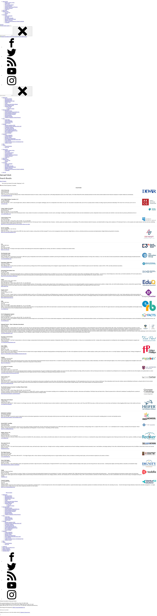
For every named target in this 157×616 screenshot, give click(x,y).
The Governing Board (9, 4)
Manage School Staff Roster (10, 19)
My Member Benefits (9, 18)
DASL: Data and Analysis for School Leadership (14, 21)
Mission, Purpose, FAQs (9, 2)
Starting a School (8, 142)
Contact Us (7, 9)
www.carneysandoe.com (6, 213)
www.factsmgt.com (5, 320)
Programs (4, 124)
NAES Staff (7, 3)
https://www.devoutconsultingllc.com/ (8, 232)
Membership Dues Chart (9, 100)
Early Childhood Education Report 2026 (13, 139)
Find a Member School (9, 105)
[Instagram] (11, 84)
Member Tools (8, 102)
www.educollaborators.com (6, 266)
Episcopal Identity (5, 109)
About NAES (5, 1)
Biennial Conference (6, 549)
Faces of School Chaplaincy (10, 114)
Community (7, 22)
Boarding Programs (8, 116)
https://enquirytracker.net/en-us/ (7, 297)
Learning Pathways (8, 136)
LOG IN (1, 24)
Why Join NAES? (8, 98)
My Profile (7, 16)
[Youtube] (11, 75)
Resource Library (8, 137)
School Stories (7, 123)
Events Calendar (8, 132)
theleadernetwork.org (5, 448)
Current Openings (8, 146)
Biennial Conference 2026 (10, 125)
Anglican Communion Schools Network (13, 117)
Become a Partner (10, 108)
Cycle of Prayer (8, 140)
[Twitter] (11, 56)
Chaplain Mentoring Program (10, 129)
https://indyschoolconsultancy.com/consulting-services (11, 417)
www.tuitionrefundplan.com (6, 195)
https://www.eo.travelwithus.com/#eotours (9, 276)
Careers (3, 145)
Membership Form (8, 99)
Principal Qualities (8, 110)
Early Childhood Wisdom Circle (11, 130)
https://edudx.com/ (4, 286)
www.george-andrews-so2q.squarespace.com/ (10, 373)
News (3, 118)
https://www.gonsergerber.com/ (7, 383)
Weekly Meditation (8, 120)
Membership (4, 97)
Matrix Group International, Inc (19, 607)
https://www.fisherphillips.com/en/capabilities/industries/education (13, 353)
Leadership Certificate (9, 127)
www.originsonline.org (5, 456)
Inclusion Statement (9, 8)
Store (3, 143)
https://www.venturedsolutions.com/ (8, 487)
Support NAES (5, 11)
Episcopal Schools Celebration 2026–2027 (13, 126)
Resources (4, 134)
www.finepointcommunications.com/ (8, 342)
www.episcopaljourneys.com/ (7, 333)
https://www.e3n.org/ (5, 249)
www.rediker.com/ (4, 438)
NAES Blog (7, 119)
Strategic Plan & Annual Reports (11, 7)
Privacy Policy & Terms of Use (8, 547)
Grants (6, 103)
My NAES (4, 14)
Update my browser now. (25, 612)
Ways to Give (7, 12)
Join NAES (4, 10)
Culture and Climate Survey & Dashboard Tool (14, 141)
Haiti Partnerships (8, 115)
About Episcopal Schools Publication (12, 112)
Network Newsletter (9, 121)
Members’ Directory (9, 20)
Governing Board (5, 550)
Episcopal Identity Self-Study (10, 113)
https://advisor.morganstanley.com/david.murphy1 (10, 393)
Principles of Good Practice (10, 138)
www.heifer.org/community (6, 404)
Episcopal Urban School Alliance (11, 104)
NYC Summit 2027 (9, 131)
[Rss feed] (11, 65)
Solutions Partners (8, 106)
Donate (6, 13)
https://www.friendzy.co (5, 362)
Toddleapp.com (4, 476)
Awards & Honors (8, 5)
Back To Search (3, 181)
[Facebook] (11, 47)
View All (9, 107)
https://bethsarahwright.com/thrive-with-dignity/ (10, 464)
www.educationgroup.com (6, 258)
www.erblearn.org (4, 309)
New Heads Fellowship (9, 128)
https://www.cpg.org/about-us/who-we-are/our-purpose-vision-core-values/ (15, 224)
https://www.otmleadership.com (7, 428)
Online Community (8, 15)
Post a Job (7, 147)
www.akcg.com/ (4, 203)
